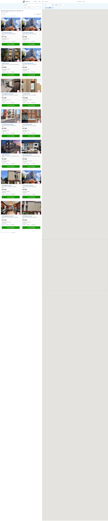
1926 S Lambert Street (27, 154)
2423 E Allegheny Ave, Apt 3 (7, 93)
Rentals (35, 1)
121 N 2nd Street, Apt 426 (27, 185)
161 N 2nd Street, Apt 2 (27, 124)
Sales (39, 1)
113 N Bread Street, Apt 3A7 (7, 124)
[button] (47, 272)
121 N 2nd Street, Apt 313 (7, 32)
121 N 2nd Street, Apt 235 (27, 63)
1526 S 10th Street (5, 154)
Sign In (84, 1)
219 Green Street (5, 63)
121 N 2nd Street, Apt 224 (27, 32)
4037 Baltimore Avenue (7, 185)
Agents (46, 1)
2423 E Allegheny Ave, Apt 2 (7, 216)
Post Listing (79, 1)
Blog (43, 1)
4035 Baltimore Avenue (27, 216)
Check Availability (10, 44)
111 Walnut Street (26, 93)
